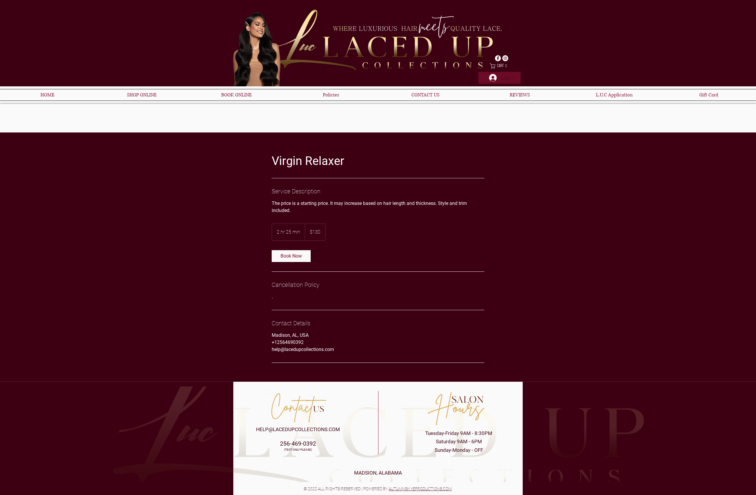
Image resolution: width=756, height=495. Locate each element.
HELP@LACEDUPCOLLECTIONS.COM (298, 429)
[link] (291, 256)
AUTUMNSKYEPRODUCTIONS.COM (420, 488)
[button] (499, 66)
